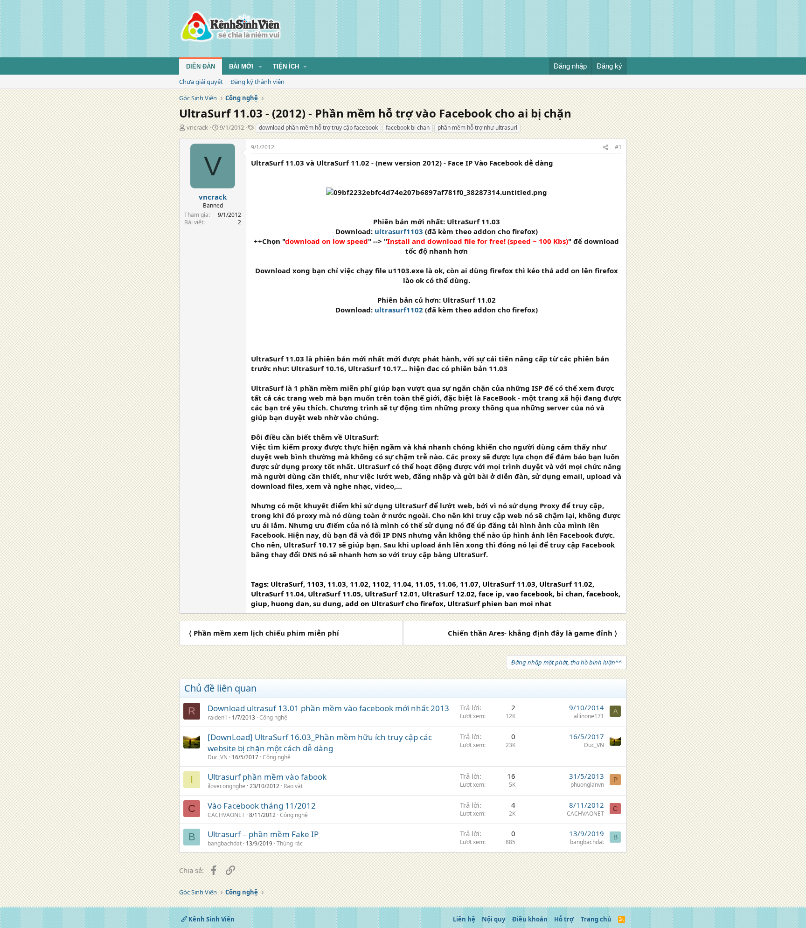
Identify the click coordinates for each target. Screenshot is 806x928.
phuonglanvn (587, 785)
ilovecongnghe (226, 786)
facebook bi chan (408, 128)
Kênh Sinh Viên (211, 919)
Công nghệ (273, 717)
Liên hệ (464, 919)
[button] (260, 67)
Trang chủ (596, 919)
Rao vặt (293, 786)
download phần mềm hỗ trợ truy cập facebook (318, 128)
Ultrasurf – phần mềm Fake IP (263, 834)
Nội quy (493, 919)
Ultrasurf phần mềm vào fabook (267, 776)
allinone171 (589, 716)
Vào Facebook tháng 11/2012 (262, 805)
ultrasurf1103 (399, 231)
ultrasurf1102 (399, 309)
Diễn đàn (200, 66)
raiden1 (218, 717)
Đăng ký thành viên (257, 81)
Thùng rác (290, 843)
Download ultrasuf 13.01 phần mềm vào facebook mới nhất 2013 (328, 708)
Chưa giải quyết (201, 81)
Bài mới (241, 66)
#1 (618, 147)
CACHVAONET (226, 815)
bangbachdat (225, 843)
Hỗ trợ (564, 919)
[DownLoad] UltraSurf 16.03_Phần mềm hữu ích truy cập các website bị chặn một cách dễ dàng (320, 743)
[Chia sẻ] (605, 147)
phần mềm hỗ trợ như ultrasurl (477, 128)
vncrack (197, 127)
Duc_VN (218, 757)
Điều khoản (530, 919)
